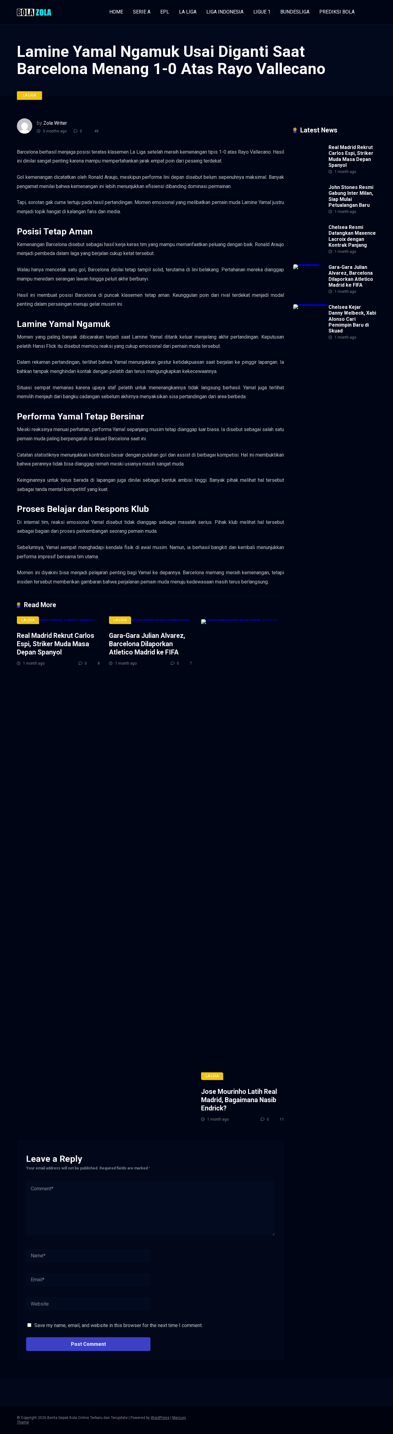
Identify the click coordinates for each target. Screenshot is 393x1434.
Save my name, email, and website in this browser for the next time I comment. (118, 1325)
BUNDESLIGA (294, 12)
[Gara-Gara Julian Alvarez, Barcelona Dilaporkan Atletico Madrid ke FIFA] (150, 621)
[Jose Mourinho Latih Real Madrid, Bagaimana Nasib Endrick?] (242, 849)
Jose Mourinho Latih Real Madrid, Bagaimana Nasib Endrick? (239, 1100)
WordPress (160, 1418)
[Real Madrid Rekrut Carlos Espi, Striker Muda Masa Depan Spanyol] (58, 621)
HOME (116, 12)
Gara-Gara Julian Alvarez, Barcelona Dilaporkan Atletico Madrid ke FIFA (147, 644)
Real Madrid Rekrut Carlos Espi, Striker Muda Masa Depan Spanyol (55, 644)
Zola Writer (55, 123)
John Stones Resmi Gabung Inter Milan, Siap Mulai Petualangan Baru (351, 196)
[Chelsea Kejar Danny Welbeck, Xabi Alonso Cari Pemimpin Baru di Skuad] (311, 304)
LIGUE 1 (261, 12)
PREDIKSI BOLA (337, 12)
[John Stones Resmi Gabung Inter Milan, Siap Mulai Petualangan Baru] (308, 213)
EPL (164, 12)
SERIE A (141, 12)
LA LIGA (187, 12)
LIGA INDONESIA (224, 12)
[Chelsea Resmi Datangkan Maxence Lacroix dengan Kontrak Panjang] (308, 253)
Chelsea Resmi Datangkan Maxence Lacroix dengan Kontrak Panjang (352, 236)
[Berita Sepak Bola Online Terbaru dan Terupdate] (34, 10)
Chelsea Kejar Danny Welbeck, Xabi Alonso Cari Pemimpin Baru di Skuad (352, 319)
